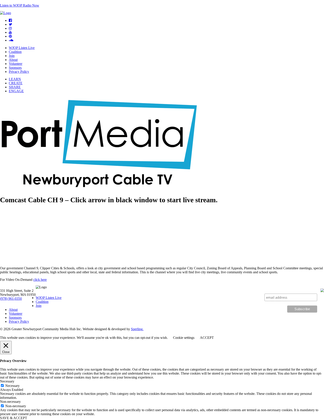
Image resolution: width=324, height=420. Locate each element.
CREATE (15, 83)
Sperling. (137, 329)
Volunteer (15, 64)
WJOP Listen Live (22, 48)
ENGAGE (16, 91)
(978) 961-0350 (11, 298)
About (13, 60)
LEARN (15, 79)
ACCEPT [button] (207, 337)
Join (12, 56)
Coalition (15, 52)
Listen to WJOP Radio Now (19, 5)
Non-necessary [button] (10, 401)
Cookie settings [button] (183, 337)
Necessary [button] (7, 381)
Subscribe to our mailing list (296, 289)
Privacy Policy (19, 71)
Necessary (12, 386)
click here (40, 279)
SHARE (15, 87)
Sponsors (15, 67)
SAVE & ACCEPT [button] (13, 418)
